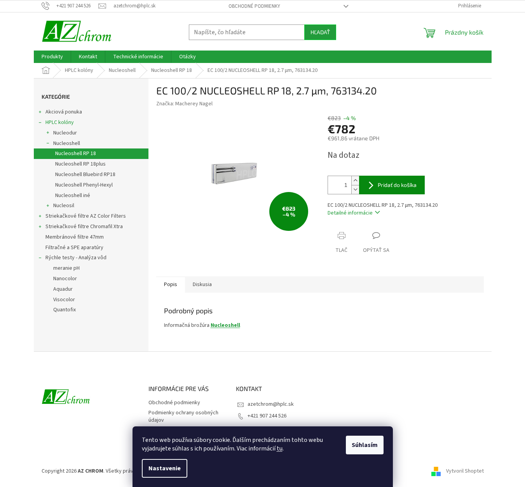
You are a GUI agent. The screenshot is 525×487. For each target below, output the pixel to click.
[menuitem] (52, 57)
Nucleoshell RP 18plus (80, 164)
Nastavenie (164, 468)
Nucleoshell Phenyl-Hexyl (84, 185)
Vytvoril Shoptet (465, 471)
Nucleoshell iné (72, 195)
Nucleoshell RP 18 (75, 153)
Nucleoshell (66, 143)
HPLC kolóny (59, 122)
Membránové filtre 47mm (74, 237)
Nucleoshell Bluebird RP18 (85, 174)
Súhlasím (365, 445)
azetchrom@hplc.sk (271, 404)
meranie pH (66, 268)
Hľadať (320, 32)
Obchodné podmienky (254, 6)
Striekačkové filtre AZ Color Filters (85, 216)
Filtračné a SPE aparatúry (74, 247)
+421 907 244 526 (267, 416)
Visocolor (64, 300)
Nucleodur (65, 133)
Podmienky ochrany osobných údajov (183, 416)
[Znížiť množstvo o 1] (355, 189)
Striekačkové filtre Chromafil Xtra (84, 226)
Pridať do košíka (397, 185)
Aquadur (63, 289)
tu (280, 448)
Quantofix (64, 310)
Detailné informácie (350, 213)
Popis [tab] (170, 284)
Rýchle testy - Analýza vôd (75, 258)
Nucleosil (63, 205)
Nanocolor (65, 279)
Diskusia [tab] (202, 284)
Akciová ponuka (63, 112)
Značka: (184, 104)
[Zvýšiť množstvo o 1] (355, 180)
